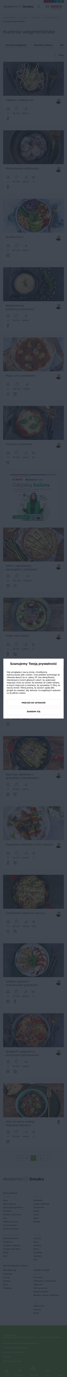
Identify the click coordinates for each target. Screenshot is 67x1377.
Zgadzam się (33, 711)
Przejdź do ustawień (33, 703)
